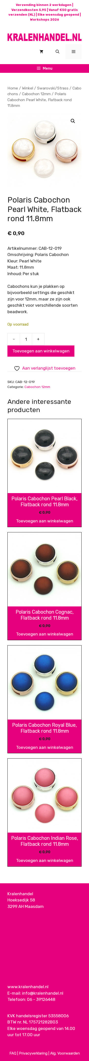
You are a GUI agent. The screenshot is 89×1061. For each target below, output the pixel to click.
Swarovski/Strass (52, 88)
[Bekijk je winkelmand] (41, 51)
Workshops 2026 (44, 19)
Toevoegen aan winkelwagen (40, 350)
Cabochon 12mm (36, 93)
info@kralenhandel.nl (42, 993)
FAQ (12, 1053)
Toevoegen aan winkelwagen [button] (44, 520)
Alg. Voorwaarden (65, 1053)
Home (12, 88)
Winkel (27, 88)
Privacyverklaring (33, 1053)
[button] (72, 121)
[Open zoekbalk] (57, 51)
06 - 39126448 (41, 999)
